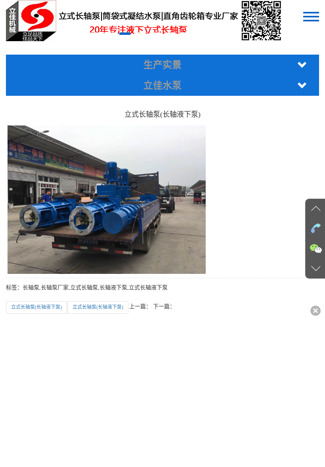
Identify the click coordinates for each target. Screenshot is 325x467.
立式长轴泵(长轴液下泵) (36, 307)
